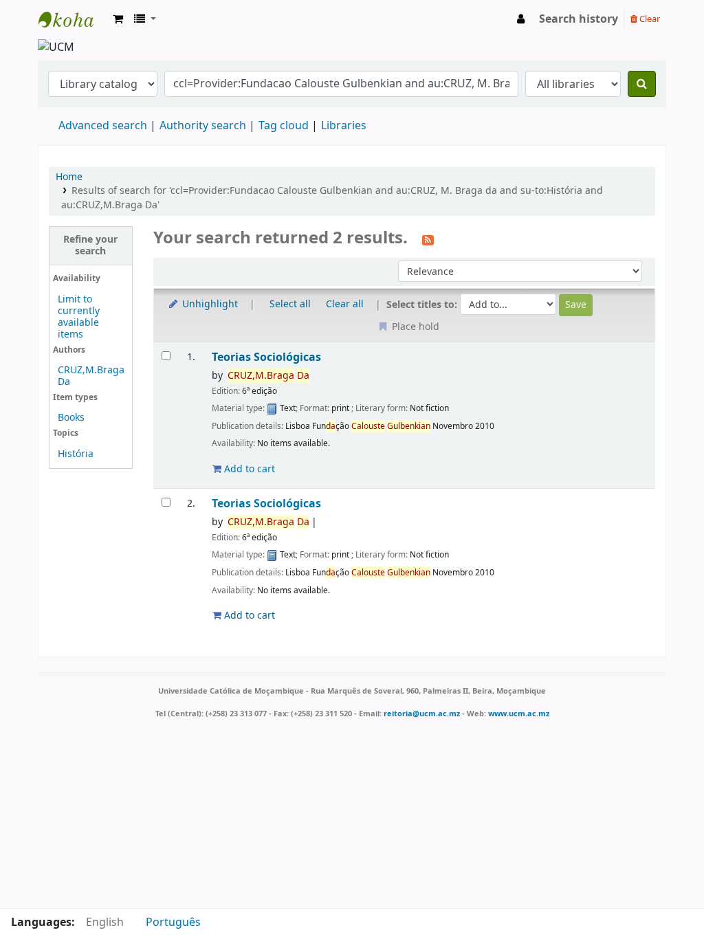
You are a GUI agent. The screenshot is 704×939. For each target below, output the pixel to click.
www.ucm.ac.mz (518, 713)
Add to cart (248, 469)
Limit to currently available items (79, 317)
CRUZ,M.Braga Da (91, 376)
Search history (578, 19)
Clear (648, 18)
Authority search (203, 126)
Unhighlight (208, 304)
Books (71, 417)
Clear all (345, 304)
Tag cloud (283, 126)
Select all (290, 304)
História (76, 454)
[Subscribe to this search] (428, 239)
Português (173, 922)
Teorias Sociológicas (266, 357)
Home (69, 177)
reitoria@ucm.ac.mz (422, 713)
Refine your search (90, 245)
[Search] (642, 84)
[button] (118, 19)
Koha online (72, 19)
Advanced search (102, 126)
